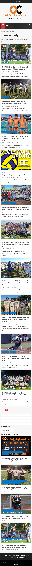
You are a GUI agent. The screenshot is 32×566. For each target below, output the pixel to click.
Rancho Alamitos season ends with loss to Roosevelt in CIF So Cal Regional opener (15, 319)
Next (24, 409)
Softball (13, 203)
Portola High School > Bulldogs (18, 480)
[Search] (29, 24)
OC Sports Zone (15, 462)
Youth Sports (12, 557)
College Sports (24, 555)
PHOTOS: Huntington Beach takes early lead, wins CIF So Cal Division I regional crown (15, 244)
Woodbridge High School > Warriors (12, 483)
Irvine (11, 510)
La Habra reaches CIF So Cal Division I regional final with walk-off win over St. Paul (15, 283)
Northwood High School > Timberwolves (13, 512)
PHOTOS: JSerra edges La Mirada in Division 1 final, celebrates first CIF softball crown (14, 395)
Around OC (6, 131)
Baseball (13, 237)
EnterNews (23, 562)
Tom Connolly (15, 71)
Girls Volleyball (7, 168)
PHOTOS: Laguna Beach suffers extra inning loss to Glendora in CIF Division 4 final (15, 358)
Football (5, 62)
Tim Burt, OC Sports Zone (17, 491)
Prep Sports (16, 555)
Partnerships (20, 557)
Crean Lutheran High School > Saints (12, 60)
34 (20, 409)
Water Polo (14, 131)
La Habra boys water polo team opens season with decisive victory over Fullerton (15, 138)
